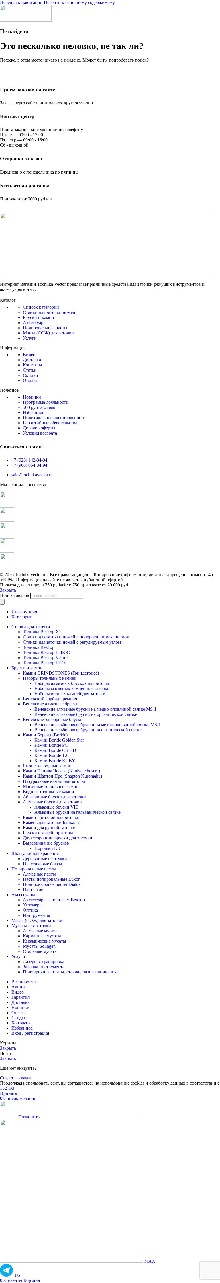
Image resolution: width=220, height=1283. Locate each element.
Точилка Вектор (38, 647)
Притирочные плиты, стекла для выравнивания (70, 971)
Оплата (30, 380)
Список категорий (41, 307)
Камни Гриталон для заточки (51, 817)
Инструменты (36, 915)
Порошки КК (47, 848)
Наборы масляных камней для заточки (72, 688)
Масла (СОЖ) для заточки (48, 332)
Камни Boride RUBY (54, 760)
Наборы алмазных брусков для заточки (72, 683)
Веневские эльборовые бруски (53, 719)
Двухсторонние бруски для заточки (57, 837)
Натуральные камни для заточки (55, 781)
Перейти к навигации (22, 2)
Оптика (30, 910)
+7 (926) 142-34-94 (29, 460)
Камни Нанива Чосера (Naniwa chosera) (61, 770)
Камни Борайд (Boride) (45, 734)
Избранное (33, 412)
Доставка (32, 359)
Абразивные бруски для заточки (54, 796)
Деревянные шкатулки (45, 858)
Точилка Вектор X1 (42, 631)
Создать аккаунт (16, 1077)
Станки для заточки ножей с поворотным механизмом (76, 636)
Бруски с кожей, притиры (48, 832)
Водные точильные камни (48, 791)
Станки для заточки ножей (49, 312)
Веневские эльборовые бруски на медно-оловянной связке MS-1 (97, 724)
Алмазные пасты (39, 874)
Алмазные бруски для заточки (52, 801)
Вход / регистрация (30, 1033)
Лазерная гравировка (43, 961)
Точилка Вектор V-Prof (45, 657)
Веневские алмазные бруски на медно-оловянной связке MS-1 (95, 709)
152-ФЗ (7, 1088)
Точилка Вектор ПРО (44, 662)
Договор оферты (39, 427)
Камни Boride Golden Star (59, 740)
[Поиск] (2, 602)
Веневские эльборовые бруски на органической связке (88, 729)
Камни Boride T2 (50, 755)
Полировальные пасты (45, 327)
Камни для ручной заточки (49, 827)
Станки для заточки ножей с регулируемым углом (72, 642)
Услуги (30, 338)
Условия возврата (40, 433)
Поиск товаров (14, 595)
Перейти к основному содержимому (79, 2)
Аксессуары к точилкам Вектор (54, 899)
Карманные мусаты (42, 935)
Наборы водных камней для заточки (69, 693)
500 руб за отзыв (39, 407)
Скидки (30, 375)
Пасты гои (33, 889)
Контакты (32, 364)
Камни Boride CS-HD (55, 750)
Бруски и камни (38, 317)
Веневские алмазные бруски (50, 703)
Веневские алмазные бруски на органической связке (85, 714)
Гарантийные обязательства (50, 422)
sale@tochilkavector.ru (32, 474)
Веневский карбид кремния (50, 698)
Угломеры (32, 904)
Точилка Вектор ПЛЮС (46, 652)
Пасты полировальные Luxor (51, 879)
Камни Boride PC (51, 745)
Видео (29, 354)
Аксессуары (34, 322)
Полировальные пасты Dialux (52, 884)
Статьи (30, 370)
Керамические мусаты (44, 941)
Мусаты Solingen (39, 946)
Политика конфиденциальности (54, 417)
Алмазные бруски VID (56, 807)
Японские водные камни (47, 765)
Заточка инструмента (43, 966)
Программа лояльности (45, 402)
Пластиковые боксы (42, 863)
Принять (8, 1093)
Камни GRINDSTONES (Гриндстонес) (61, 673)
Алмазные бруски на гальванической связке (77, 812)
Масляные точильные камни (51, 786)
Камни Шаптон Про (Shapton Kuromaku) (62, 776)
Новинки (32, 397)
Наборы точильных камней (49, 678)
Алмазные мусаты (40, 930)
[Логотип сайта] (26, 20)
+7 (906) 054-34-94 (29, 465)
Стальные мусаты (40, 951)
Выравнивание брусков (46, 843)
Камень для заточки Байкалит (52, 822)
